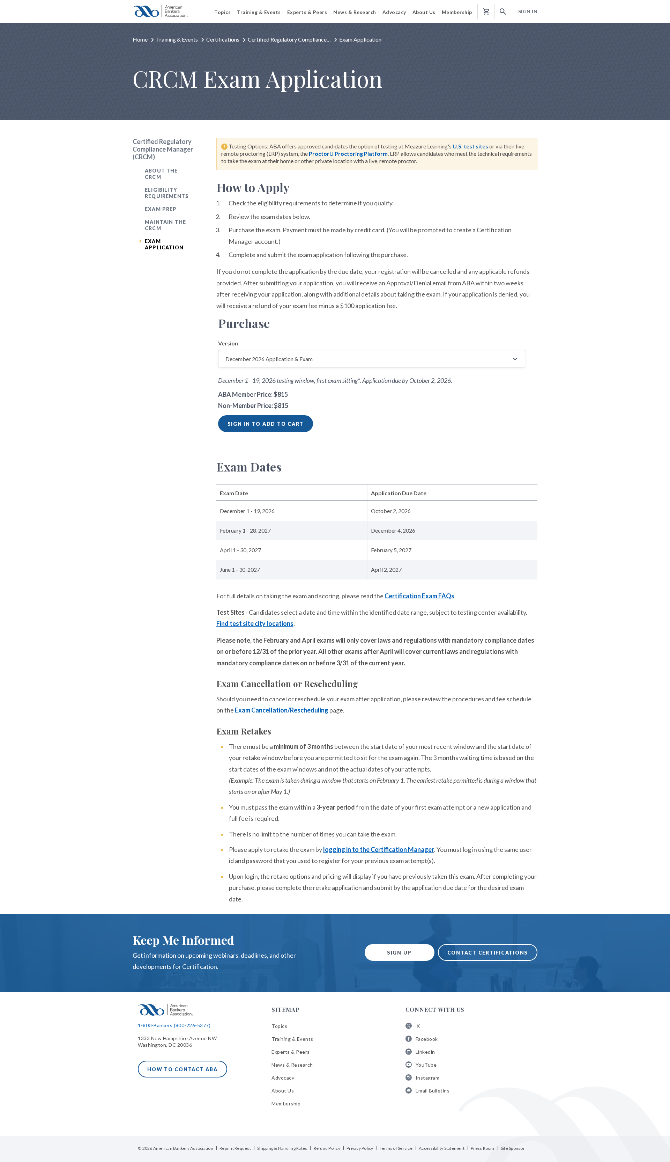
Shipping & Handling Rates (282, 1148)
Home (140, 39)
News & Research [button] (354, 12)
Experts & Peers (290, 1052)
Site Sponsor (513, 1148)
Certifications (222, 39)
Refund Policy (327, 1148)
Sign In (528, 11)
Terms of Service (396, 1148)
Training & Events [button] (259, 12)
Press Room (482, 1148)
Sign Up (399, 953)
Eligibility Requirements (167, 193)
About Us (282, 1091)
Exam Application (164, 244)
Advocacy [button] (394, 12)
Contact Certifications (487, 953)
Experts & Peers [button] (307, 12)
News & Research (292, 1065)
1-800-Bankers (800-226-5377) (174, 1025)
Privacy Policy (360, 1148)
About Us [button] (424, 12)
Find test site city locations (254, 623)
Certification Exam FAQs (419, 596)
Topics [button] (222, 12)
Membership (285, 1103)
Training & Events (177, 39)
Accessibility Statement (441, 1148)
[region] (376, 537)
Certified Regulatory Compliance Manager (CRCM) (163, 149)
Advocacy (282, 1078)
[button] (503, 11)
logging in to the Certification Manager (378, 849)
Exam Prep (161, 209)
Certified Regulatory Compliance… (289, 39)
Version (228, 343)
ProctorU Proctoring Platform (348, 153)
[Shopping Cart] (486, 11)
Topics (279, 1026)
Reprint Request (235, 1148)
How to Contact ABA (182, 1069)
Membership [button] (457, 12)
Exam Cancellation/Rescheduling (281, 710)
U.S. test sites (471, 146)
